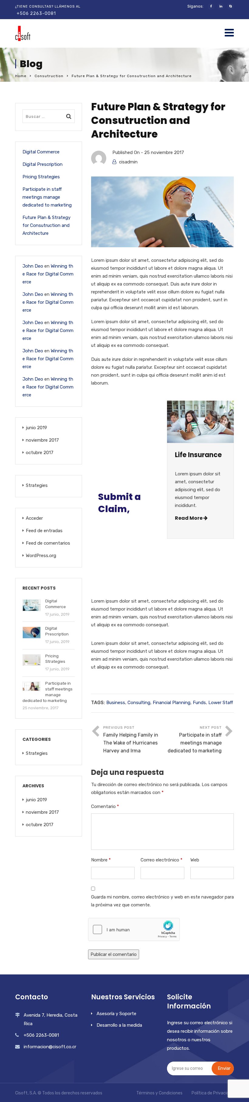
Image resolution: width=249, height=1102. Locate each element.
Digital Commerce (41, 152)
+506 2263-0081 (36, 13)
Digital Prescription (42, 164)
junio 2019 (36, 427)
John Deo (32, 266)
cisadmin (128, 162)
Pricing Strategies (41, 177)
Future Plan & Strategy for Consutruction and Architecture (46, 225)
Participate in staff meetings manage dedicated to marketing (47, 197)
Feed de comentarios (48, 543)
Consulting (139, 702)
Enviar (224, 1068)
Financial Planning (171, 702)
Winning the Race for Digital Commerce (47, 274)
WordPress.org (41, 555)
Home (20, 76)
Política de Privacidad (213, 1093)
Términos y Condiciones (159, 1093)
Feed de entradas (44, 530)
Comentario (105, 806)
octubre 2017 (39, 452)
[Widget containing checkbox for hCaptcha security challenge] (134, 929)
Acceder (34, 518)
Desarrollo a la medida (119, 1025)
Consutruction (49, 76)
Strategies (37, 485)
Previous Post (130, 739)
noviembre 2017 (42, 440)
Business (115, 702)
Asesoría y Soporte (116, 1013)
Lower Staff (220, 702)
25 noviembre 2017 (164, 152)
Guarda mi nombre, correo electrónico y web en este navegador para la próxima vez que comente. (162, 901)
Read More (189, 518)
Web (194, 860)
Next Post (195, 739)
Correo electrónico (161, 860)
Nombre (101, 860)
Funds (199, 702)
